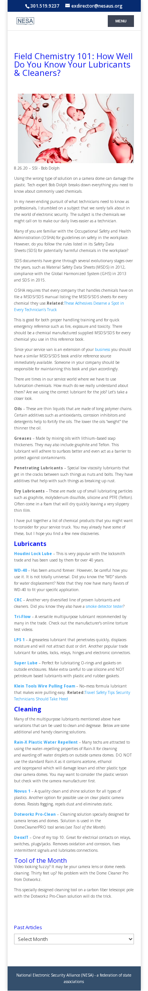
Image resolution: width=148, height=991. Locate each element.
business (102, 349)
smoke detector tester (104, 606)
